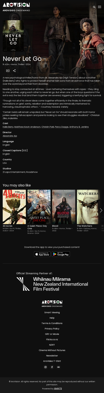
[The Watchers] (88, 207)
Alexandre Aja (10, 135)
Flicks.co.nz (52, 339)
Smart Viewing (52, 312)
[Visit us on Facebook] (52, 367)
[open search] (94, 7)
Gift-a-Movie (52, 334)
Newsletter (52, 355)
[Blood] (63, 207)
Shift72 (58, 388)
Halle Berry (8, 126)
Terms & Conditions (52, 323)
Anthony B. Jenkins (79, 126)
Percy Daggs (61, 126)
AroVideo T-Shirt (52, 361)
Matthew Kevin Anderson (27, 126)
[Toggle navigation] (99, 7)
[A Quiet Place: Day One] (39, 207)
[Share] (14, 70)
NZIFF (52, 344)
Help (52, 317)
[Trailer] (8, 70)
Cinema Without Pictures (52, 350)
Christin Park (47, 126)
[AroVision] (52, 303)
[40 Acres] (14, 207)
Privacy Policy (52, 328)
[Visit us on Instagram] (45, 367)
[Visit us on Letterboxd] (58, 367)
